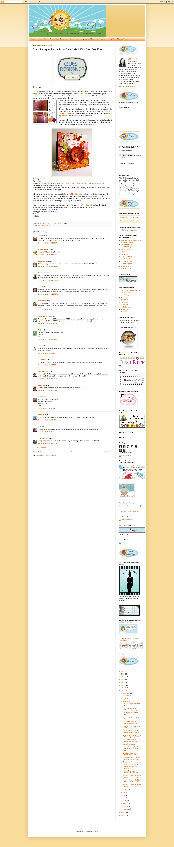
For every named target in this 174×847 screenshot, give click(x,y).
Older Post (108, 452)
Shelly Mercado (126, 266)
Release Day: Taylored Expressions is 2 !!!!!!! (130, 772)
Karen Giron (125, 304)
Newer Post (37, 452)
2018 (123, 671)
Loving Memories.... (129, 744)
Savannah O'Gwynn (44, 316)
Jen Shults (124, 251)
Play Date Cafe (76, 194)
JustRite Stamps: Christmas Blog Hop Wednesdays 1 (131, 758)
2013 (123, 682)
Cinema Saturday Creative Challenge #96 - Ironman (131, 731)
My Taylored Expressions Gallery (94, 39)
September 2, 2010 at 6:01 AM (47, 266)
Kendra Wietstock (126, 256)
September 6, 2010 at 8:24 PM (47, 443)
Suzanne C (41, 385)
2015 (123, 677)
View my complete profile (127, 86)
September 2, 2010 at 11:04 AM (48, 280)
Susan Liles (124, 312)
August (125, 789)
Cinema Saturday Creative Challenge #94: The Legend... (131, 766)
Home (33, 39)
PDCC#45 (62, 102)
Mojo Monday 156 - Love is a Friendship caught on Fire (132, 736)
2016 (123, 674)
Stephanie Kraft (126, 268)
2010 (123, 690)
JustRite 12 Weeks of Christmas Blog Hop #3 (131, 722)
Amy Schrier (125, 297)
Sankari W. (133, 58)
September (126, 701)
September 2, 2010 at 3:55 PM (47, 365)
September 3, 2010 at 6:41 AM (47, 408)
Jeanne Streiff (125, 249)
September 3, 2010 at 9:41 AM (47, 420)
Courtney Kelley (126, 247)
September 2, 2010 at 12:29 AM (48, 243)
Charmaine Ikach (126, 244)
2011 (123, 688)
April (124, 801)
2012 (123, 685)
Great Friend (92, 107)
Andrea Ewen (42, 300)
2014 (123, 679)
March (125, 803)
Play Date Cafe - (82, 94)
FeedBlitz (122, 158)
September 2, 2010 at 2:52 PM (47, 339)
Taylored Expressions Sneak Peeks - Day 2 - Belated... (132, 785)
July (124, 792)
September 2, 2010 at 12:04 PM (48, 294)
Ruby (39, 346)
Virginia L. (41, 414)
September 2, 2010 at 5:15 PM (47, 379)
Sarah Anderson (43, 371)
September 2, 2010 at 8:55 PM (47, 390)
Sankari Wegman (126, 264)
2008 (123, 815)
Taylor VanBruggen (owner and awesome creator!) (131, 241)
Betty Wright (124, 300)
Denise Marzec (43, 261)
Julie (43, 198)
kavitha (40, 397)
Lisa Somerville (43, 438)
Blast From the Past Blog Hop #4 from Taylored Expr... (132, 727)
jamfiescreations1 (44, 249)
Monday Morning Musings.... (132, 762)
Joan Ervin (124, 254)
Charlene (41, 235)
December (126, 693)
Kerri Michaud (125, 259)
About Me (42, 39)
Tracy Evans (42, 359)
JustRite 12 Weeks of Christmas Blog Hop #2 (131, 740)
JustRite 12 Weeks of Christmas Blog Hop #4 (131, 709)
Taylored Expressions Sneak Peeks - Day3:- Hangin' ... (132, 776)
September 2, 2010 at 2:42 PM (47, 310)
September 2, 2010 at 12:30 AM (48, 255)
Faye (39, 426)
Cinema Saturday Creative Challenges (63, 39)
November (126, 696)
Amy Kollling (125, 295)
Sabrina (40, 287)
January (125, 809)
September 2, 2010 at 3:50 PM (47, 353)
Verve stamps (78, 107)
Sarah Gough (125, 309)
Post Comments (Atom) (48, 455)
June (124, 795)
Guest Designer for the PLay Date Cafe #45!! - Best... (132, 781)
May (124, 798)
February (126, 806)
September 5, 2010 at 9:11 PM (47, 432)
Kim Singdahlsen (126, 261)
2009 (123, 812)
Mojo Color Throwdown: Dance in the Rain (130, 754)
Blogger (95, 832)
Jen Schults (124, 302)
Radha (40, 330)
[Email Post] (65, 223)
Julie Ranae (42, 273)
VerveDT (49, 225)
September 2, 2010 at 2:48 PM (47, 323)
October (125, 698)
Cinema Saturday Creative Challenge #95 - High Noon (131, 748)
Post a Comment (41, 448)
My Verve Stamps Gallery (119, 39)
